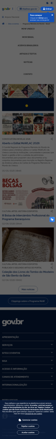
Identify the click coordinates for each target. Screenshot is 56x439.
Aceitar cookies (28, 432)
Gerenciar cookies (29, 420)
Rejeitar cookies (28, 426)
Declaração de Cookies (33, 413)
